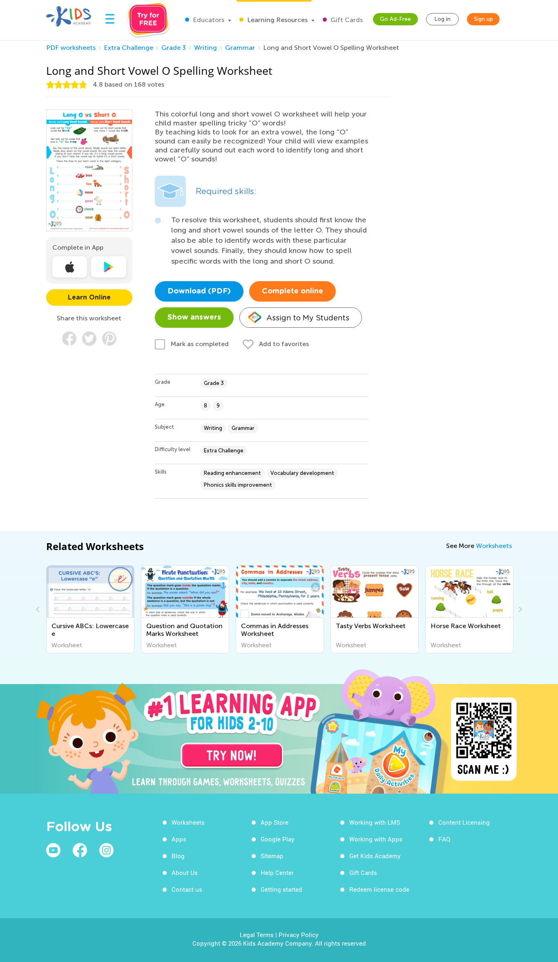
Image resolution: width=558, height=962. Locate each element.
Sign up (483, 19)
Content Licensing (464, 822)
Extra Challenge (128, 47)
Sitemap (272, 856)
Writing (205, 47)
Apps (179, 839)
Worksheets (494, 546)
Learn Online (89, 297)
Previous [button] (39, 609)
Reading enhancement (232, 473)
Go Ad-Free (395, 19)
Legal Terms (257, 935)
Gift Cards (346, 20)
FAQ (444, 839)
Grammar (240, 47)
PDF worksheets (71, 47)
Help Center (277, 872)
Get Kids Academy (375, 856)
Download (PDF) (199, 291)
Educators (207, 20)
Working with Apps (375, 839)
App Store (274, 822)
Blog (178, 856)
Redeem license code (379, 889)
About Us (185, 872)
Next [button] (519, 609)
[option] (90, 609)
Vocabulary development (302, 473)
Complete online (292, 291)
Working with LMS (374, 822)
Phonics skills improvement (238, 485)
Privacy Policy (299, 935)
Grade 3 (173, 47)
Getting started (281, 889)
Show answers (194, 317)
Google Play (278, 839)
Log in (442, 19)
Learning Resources (277, 20)
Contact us (187, 889)
